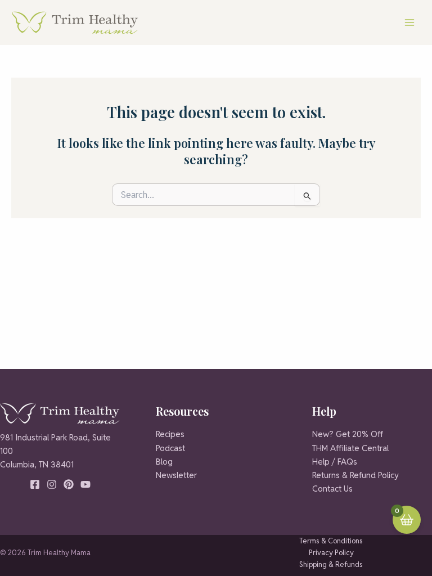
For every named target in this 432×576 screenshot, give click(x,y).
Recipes (170, 434)
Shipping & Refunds (331, 564)
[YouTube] (85, 484)
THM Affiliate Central (350, 448)
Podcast (170, 448)
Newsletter (176, 475)
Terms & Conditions (331, 541)
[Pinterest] (69, 484)
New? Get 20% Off (347, 434)
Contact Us (332, 488)
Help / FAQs (334, 461)
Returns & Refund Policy (355, 475)
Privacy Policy (331, 552)
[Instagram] (52, 484)
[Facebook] (35, 484)
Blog (164, 461)
